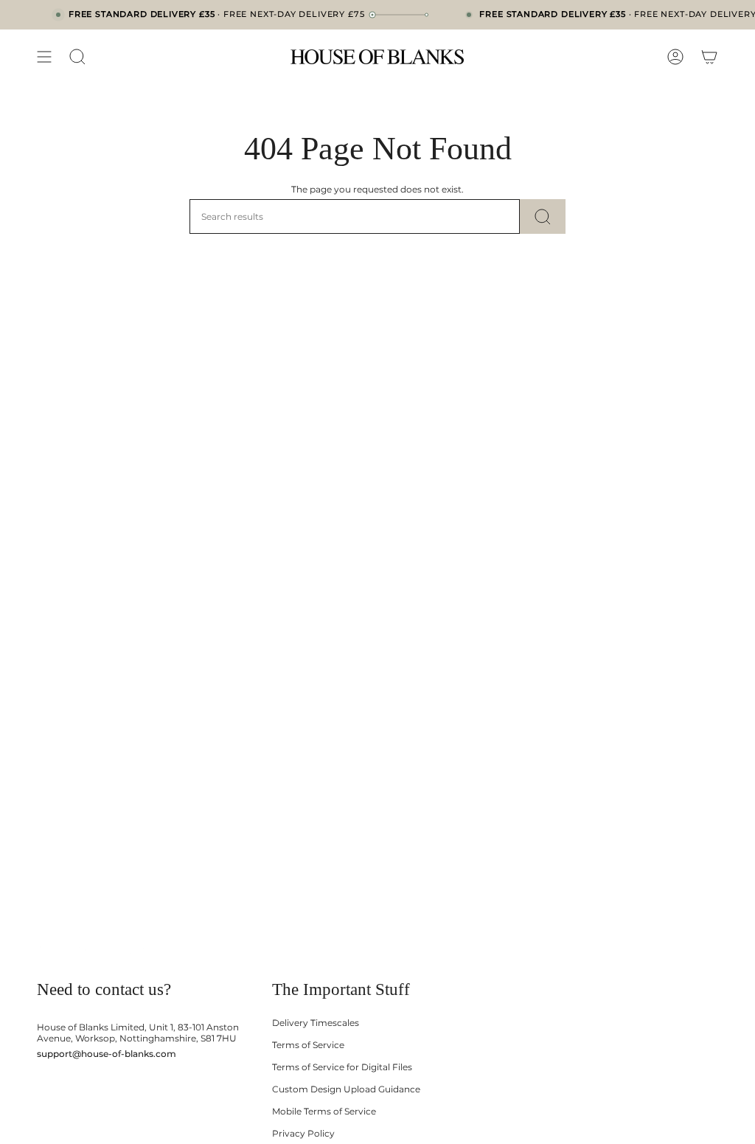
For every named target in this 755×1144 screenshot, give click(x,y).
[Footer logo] (94, 949)
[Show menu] (44, 57)
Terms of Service (308, 1044)
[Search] (543, 216)
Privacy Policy (303, 1133)
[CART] (709, 57)
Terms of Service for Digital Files (342, 1066)
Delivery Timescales (315, 1022)
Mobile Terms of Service (324, 1111)
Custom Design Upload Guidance (346, 1089)
